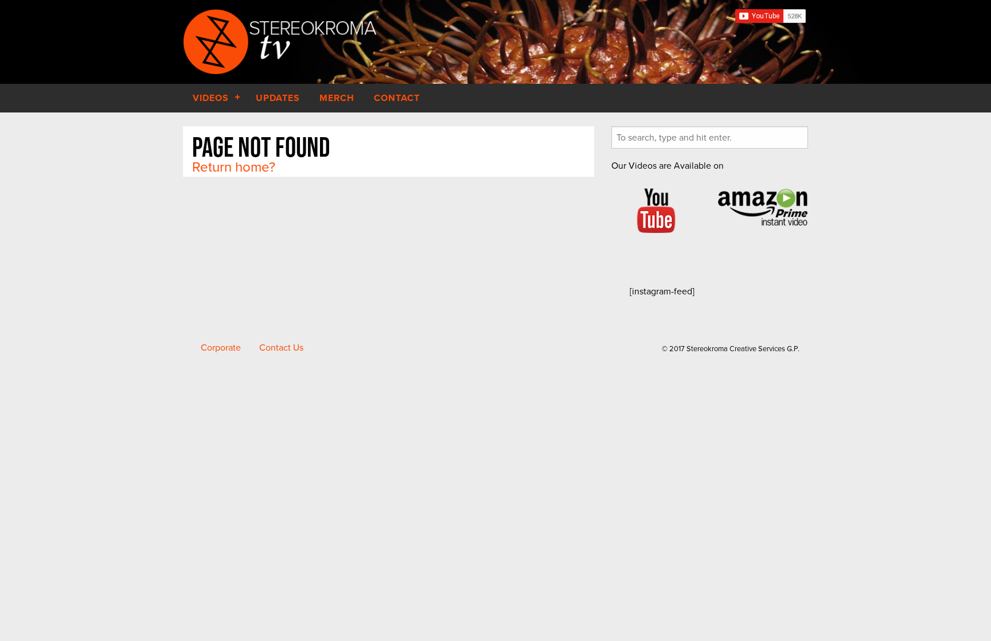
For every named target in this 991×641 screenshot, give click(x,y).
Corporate (221, 347)
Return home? (233, 167)
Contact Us (281, 347)
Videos (211, 98)
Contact (397, 98)
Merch (336, 98)
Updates (278, 98)
